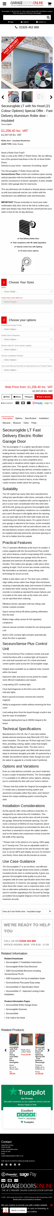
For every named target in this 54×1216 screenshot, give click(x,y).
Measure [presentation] (17, 423)
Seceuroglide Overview (16, 1009)
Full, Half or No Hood (15, 1018)
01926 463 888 (29, 27)
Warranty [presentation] (6, 423)
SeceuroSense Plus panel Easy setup (23, 983)
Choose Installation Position (12, 356)
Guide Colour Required (10, 335)
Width (3, 287)
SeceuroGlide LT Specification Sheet (22, 987)
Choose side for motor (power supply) (16, 345)
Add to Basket (44, 397)
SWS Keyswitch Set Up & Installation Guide (25, 978)
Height (11, 298)
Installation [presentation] (44, 418)
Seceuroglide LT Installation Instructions (24, 962)
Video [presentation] (26, 423)
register (26, 22)
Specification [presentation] (30, 418)
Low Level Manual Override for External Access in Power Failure (26, 366)
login (11, 22)
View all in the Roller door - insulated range (26, 911)
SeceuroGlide (12, 1013)
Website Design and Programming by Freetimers (27, 1199)
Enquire (29, 397)
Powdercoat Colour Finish (11, 325)
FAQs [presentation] (33, 423)
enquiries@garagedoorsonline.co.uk (12, 1156)
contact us (42, 22)
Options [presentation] (18, 418)
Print (7, 397)
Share (18, 397)
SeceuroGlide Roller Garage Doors (21, 1005)
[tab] (7, 418)
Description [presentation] (8, 418)
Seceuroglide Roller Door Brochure (21, 967)
